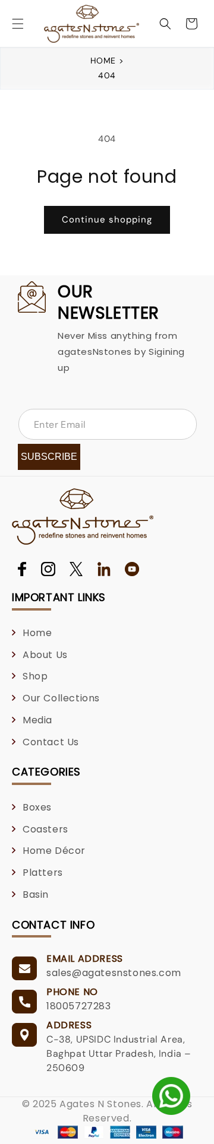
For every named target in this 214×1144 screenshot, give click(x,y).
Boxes (37, 807)
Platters (43, 872)
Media (37, 720)
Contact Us (51, 742)
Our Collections (61, 698)
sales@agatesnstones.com (113, 973)
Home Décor (54, 850)
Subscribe (49, 457)
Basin (36, 894)
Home (104, 60)
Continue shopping (107, 219)
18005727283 (78, 1006)
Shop (35, 676)
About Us (45, 655)
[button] (18, 24)
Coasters (45, 829)
